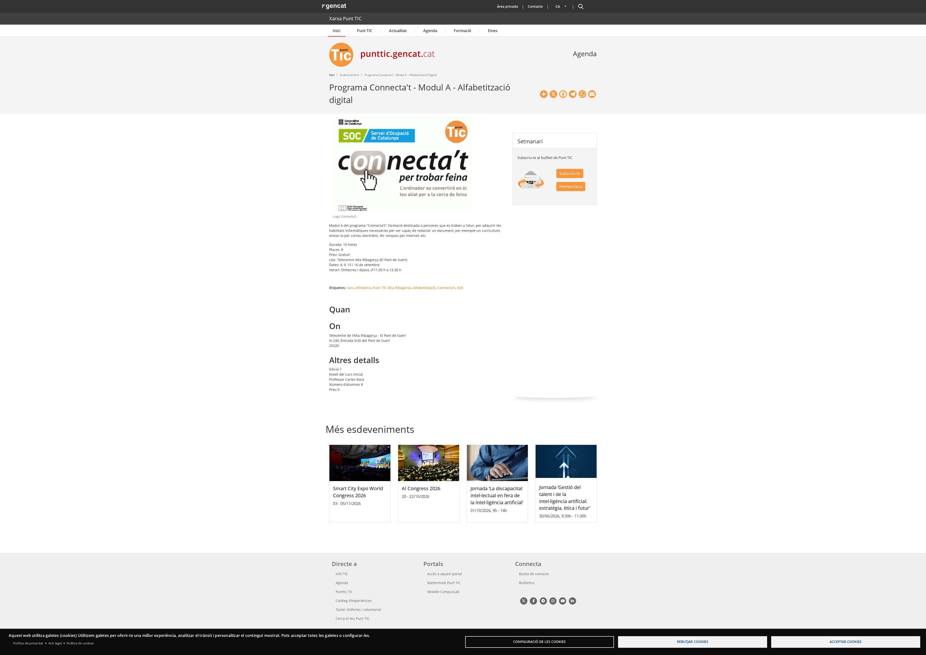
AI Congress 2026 (421, 488)
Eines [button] (492, 30)
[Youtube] (562, 601)
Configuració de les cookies (539, 641)
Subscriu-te (569, 173)
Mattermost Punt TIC (444, 582)
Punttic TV (344, 591)
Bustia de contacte (534, 574)
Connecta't (446, 287)
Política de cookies (80, 643)
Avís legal (55, 643)
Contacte (535, 6)
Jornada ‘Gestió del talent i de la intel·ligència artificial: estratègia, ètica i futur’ (564, 497)
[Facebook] (533, 601)
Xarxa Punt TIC (345, 18)
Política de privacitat (28, 643)
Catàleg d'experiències (354, 600)
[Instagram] (552, 601)
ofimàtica (363, 287)
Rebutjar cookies (692, 641)
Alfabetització (424, 287)
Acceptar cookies (846, 641)
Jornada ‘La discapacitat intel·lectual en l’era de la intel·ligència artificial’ (496, 495)
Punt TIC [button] (364, 30)
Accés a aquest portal (444, 574)
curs (350, 287)
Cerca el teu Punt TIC (352, 618)
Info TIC (342, 574)
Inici (336, 30)
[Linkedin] (572, 601)
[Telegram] (543, 601)
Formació (462, 30)
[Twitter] (523, 601)
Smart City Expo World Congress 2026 (358, 492)
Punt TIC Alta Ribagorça (392, 287)
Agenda (430, 30)
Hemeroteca (570, 186)
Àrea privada (507, 6)
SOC (460, 287)
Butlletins (526, 582)
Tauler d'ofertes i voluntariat (358, 609)
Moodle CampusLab (443, 591)
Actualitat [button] (398, 30)
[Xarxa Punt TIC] (343, 55)
